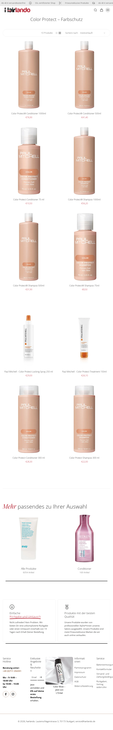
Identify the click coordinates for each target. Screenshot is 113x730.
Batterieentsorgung (103, 664)
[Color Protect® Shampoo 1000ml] (84, 160)
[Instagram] (13, 694)
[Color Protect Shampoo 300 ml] (84, 419)
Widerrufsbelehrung (81, 686)
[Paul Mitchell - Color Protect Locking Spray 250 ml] (29, 333)
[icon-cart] (101, 10)
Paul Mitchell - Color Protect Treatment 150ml (84, 371)
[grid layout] (59, 33)
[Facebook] (6, 694)
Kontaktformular (103, 669)
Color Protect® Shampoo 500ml (28, 285)
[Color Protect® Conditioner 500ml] (84, 74)
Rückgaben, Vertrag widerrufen (101, 684)
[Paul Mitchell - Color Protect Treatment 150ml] (84, 333)
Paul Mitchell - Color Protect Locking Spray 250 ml (28, 371)
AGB (76, 681)
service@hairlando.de (85, 721)
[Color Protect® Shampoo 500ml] (29, 246)
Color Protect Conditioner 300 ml (29, 457)
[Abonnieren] (40, 677)
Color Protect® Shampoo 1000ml (84, 199)
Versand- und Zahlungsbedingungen (103, 675)
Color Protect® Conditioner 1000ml (28, 113)
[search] (95, 10)
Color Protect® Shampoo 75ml (84, 285)
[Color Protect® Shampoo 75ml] (84, 246)
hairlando (30, 721)
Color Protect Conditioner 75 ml (28, 199)
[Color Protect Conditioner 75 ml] (29, 160)
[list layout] (56, 33)
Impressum (79, 672)
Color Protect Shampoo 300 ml (84, 457)
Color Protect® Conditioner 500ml (84, 113)
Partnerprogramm (81, 667)
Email (34, 677)
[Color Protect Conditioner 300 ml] (29, 419)
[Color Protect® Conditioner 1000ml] (29, 74)
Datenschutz (80, 677)
